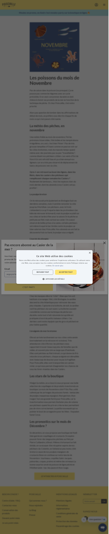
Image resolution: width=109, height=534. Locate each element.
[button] (54, 279)
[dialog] (54, 267)
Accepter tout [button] (66, 272)
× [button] (90, 253)
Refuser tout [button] (43, 272)
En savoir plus (58, 265)
